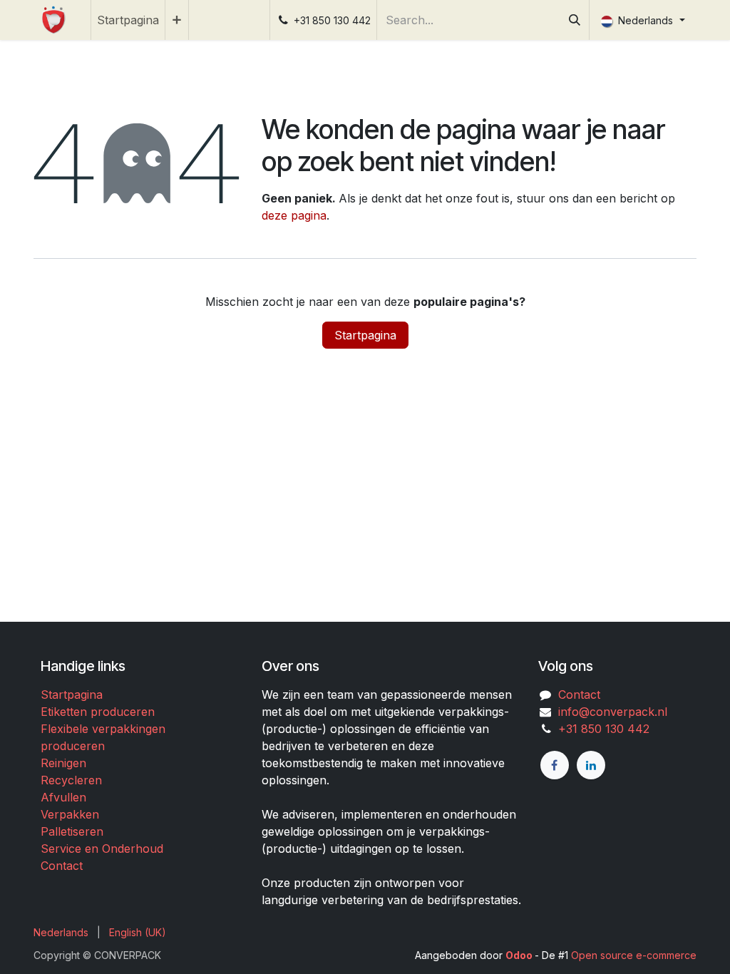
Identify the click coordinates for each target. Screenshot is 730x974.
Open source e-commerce (633, 955)
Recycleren (71, 780)
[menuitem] (128, 20)
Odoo (520, 955)
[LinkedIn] (591, 765)
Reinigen (63, 763)
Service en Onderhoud (102, 848)
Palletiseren (72, 831)
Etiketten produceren (98, 711)
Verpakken (70, 814)
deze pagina (294, 215)
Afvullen (63, 797)
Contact (62, 865)
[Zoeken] (574, 20)
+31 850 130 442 (600, 729)
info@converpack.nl (612, 711)
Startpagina (365, 335)
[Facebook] (554, 765)
